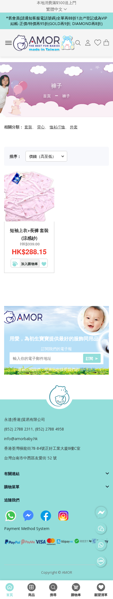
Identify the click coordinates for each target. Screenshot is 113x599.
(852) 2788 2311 (18, 429)
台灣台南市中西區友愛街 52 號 (30, 457)
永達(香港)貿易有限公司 (24, 419)
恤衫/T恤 (57, 126)
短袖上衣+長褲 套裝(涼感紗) (29, 234)
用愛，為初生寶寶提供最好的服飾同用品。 (56, 338)
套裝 (28, 126)
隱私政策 (87, 369)
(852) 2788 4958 (49, 429)
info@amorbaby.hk (21, 438)
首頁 (47, 95)
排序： (15, 156)
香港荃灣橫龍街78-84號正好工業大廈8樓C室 (42, 448)
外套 (74, 126)
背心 (41, 126)
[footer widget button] (56, 473)
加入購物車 (29, 263)
